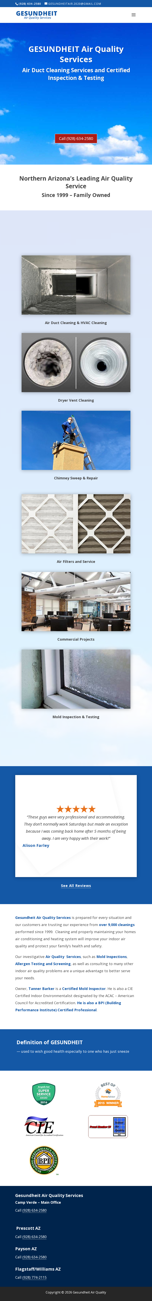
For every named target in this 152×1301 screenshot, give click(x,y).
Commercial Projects (75, 639)
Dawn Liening (37, 842)
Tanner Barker (41, 988)
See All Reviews (76, 885)
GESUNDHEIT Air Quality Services (76, 54)
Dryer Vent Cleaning (76, 400)
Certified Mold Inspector (84, 988)
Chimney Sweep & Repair (76, 478)
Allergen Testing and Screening (43, 963)
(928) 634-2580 (34, 1210)
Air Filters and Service (76, 561)
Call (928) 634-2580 (76, 138)
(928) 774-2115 (34, 1277)
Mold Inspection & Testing (75, 716)
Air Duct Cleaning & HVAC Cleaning (76, 322)
